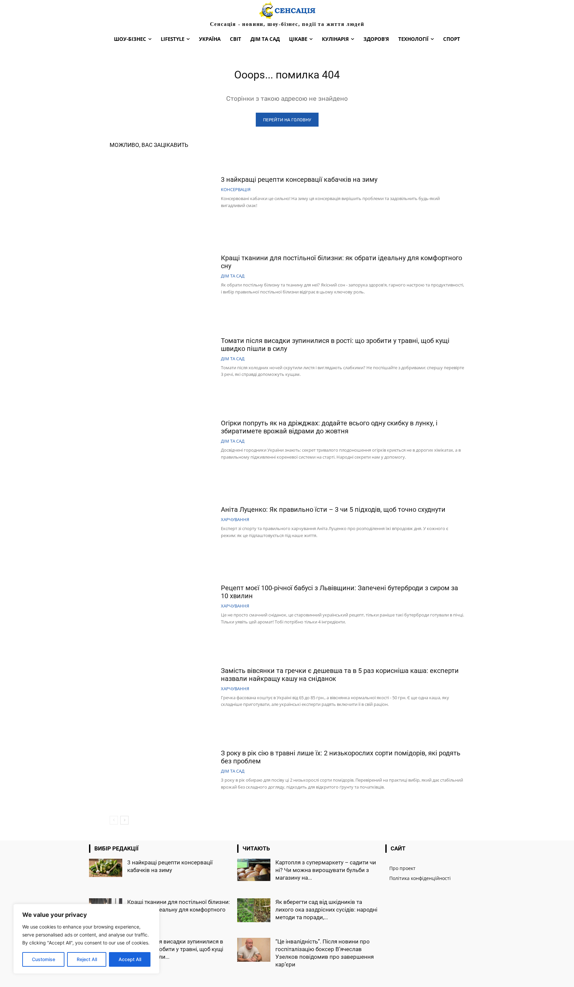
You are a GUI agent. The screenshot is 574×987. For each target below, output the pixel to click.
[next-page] (124, 820)
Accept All (130, 959)
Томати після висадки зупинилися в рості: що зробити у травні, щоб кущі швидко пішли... (175, 949)
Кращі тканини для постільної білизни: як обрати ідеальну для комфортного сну (178, 910)
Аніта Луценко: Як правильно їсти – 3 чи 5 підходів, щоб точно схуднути (333, 509)
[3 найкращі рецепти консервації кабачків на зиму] (163, 193)
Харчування (235, 519)
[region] (86, 939)
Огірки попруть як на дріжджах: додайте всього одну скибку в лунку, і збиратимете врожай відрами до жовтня (329, 427)
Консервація (235, 189)
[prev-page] (114, 820)
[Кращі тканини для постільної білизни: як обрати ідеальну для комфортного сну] (163, 275)
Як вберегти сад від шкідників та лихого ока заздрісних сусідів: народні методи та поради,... (326, 910)
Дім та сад (232, 276)
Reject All (87, 959)
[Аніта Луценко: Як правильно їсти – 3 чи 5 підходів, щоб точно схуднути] (163, 523)
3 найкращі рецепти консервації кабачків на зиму (299, 179)
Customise (43, 959)
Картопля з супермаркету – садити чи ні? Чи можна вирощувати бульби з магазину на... (325, 870)
